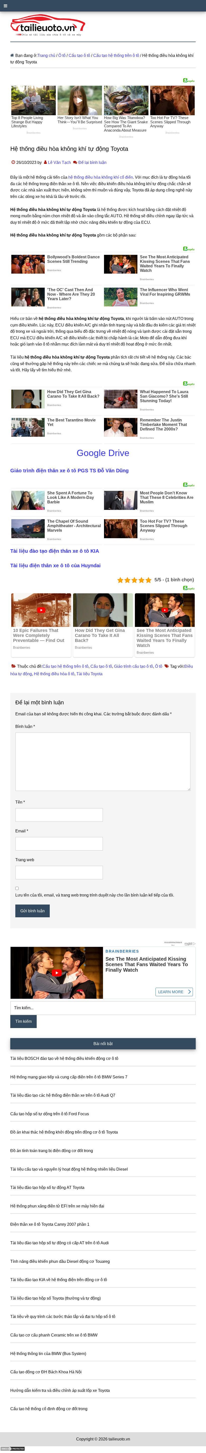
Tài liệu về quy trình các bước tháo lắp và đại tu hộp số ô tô (62, 1316)
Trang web (24, 860)
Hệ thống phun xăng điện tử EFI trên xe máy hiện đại (57, 1206)
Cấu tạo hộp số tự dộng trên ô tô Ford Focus (49, 1114)
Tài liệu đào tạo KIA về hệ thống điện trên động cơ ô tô (58, 1280)
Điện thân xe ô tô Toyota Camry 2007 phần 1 (49, 1224)
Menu (103, 6)
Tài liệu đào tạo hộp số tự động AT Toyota (47, 1187)
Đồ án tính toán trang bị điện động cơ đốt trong (51, 1151)
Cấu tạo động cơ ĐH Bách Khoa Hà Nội (46, 1372)
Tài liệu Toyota (89, 674)
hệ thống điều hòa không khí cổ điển (100, 177)
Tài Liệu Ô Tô (103, 25)
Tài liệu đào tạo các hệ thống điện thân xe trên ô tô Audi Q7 (62, 1095)
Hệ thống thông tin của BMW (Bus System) (48, 1354)
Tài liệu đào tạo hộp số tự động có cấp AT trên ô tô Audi (59, 1243)
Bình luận (25, 726)
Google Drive (103, 453)
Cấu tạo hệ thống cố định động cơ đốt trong (48, 1409)
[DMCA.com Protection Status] (12, 1450)
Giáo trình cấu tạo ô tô (133, 666)
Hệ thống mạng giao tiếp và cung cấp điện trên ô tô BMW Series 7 (68, 1077)
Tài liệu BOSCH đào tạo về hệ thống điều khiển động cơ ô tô (64, 1058)
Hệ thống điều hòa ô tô (54, 674)
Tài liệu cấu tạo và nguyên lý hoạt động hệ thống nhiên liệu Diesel (69, 1169)
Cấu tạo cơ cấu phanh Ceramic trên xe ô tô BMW (53, 1335)
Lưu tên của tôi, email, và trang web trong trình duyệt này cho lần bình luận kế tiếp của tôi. (94, 895)
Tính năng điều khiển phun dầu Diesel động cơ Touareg (60, 1261)
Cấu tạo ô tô (101, 666)
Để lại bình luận (92, 162)
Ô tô (158, 666)
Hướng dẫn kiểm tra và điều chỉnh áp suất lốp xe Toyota (60, 1390)
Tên (20, 802)
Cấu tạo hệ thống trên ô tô (65, 666)
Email (21, 831)
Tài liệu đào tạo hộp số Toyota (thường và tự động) (55, 1298)
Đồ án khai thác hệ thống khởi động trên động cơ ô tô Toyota (64, 1132)
